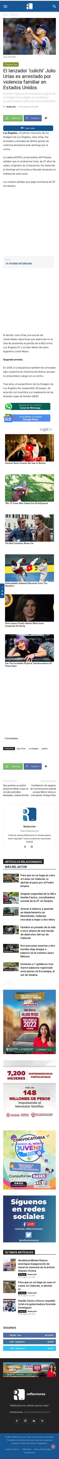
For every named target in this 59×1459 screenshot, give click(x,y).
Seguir (51, 1342)
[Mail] (34, 1421)
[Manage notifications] (53, 1446)
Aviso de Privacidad (42, 1449)
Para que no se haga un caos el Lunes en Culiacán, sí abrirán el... (36, 1286)
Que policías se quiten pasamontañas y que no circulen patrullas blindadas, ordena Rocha (15, 790)
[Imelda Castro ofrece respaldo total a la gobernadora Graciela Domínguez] (9, 1305)
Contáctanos (29, 1452)
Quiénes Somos (12, 1449)
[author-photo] (29, 822)
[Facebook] (26, 847)
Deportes (15, 14)
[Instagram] (32, 847)
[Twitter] (42, 1421)
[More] (46, 118)
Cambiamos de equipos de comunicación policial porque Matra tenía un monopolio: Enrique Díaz (43, 790)
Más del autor (16, 866)
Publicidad (26, 1449)
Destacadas (8, 914)
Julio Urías (21, 748)
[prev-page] (5, 983)
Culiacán (7, 881)
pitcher (45, 748)
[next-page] (10, 983)
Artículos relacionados (23, 861)
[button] (5, 6)
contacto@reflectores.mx (37, 1412)
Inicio (5, 14)
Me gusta (49, 1335)
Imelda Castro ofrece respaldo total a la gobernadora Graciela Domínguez (37, 1304)
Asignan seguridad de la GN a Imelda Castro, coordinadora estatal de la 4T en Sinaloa (38, 897)
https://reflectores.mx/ (29, 831)
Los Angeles (33, 748)
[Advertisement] (29, 221)
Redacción (11, 106)
